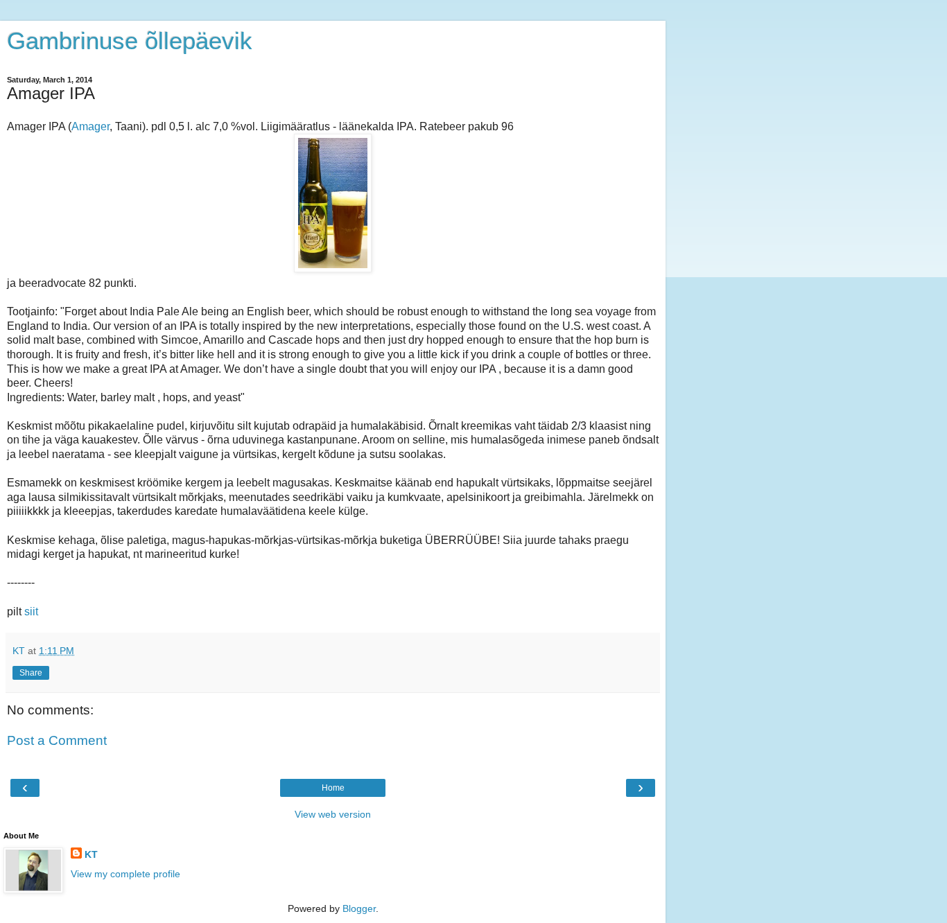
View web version (333, 814)
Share (30, 673)
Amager (90, 126)
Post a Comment (57, 740)
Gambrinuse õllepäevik (129, 41)
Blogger (359, 908)
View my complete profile (125, 873)
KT (91, 854)
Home (333, 788)
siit (31, 611)
